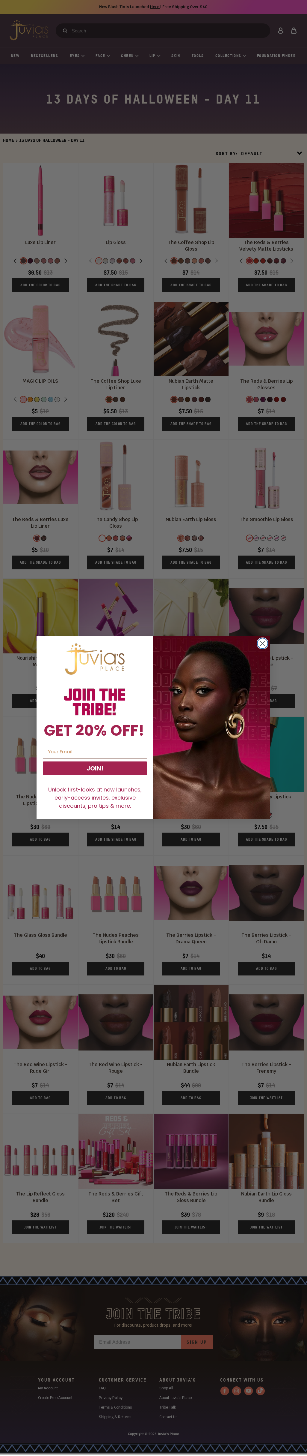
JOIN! (95, 768)
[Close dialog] (262, 643)
